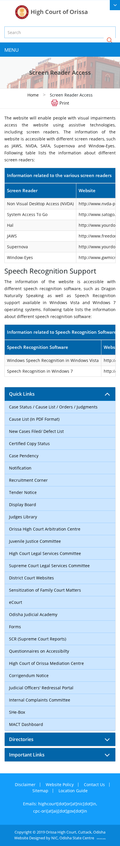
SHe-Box (17, 712)
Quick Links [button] (22, 394)
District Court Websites (31, 578)
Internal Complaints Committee (39, 700)
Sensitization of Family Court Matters (45, 590)
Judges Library (23, 517)
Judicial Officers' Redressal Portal (41, 687)
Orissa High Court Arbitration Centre (44, 529)
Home (33, 95)
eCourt (15, 602)
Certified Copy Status (29, 443)
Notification (20, 468)
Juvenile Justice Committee (35, 541)
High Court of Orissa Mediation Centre (46, 663)
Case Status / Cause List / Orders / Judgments (53, 407)
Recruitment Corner (28, 480)
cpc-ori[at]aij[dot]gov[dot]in (60, 811)
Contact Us (94, 784)
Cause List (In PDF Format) (34, 419)
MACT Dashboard (26, 724)
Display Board (22, 504)
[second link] (115, 5)
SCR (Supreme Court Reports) (37, 639)
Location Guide (73, 790)
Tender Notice (23, 492)
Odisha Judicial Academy (33, 614)
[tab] (60, 394)
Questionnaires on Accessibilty (39, 651)
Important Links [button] (27, 755)
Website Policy (60, 784)
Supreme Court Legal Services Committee (49, 565)
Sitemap (40, 790)
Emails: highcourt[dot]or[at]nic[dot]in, (60, 803)
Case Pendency (23, 455)
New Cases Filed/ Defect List (36, 431)
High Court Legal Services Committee (45, 553)
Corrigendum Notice (29, 675)
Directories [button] (21, 739)
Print (64, 102)
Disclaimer (25, 784)
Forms (15, 626)
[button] (109, 40)
